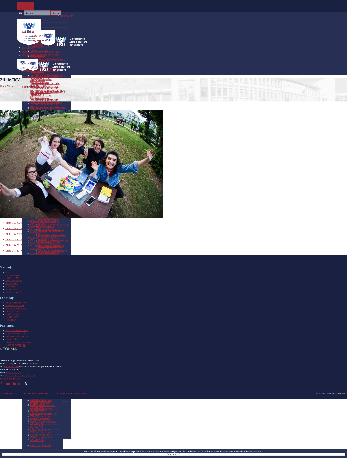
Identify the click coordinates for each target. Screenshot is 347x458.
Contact (5, 355)
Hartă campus (12, 314)
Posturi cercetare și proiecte (19, 342)
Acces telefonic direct (11, 378)
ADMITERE (25, 6)
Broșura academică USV (16, 330)
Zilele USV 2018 (13, 245)
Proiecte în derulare (15, 333)
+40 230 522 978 (11, 366)
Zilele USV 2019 (13, 239)
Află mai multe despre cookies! (248, 451)
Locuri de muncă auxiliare (17, 344)
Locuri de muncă (13, 292)
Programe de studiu (14, 305)
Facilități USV (11, 317)
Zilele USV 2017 (13, 250)
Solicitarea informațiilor (16, 336)
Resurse (12, 86)
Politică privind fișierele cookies (36, 393)
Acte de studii (11, 289)
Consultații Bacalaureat (16, 308)
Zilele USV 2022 (13, 222)
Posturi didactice (13, 339)
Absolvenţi (10, 286)
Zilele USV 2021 (13, 228)
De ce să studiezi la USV (16, 302)
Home (3, 86)
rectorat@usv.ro (13, 372)
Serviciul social (12, 274)
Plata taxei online (13, 280)
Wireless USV (11, 283)
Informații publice (7, 393)
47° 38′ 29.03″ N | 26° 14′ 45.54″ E (20, 375)
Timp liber (10, 319)
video (21, 346)
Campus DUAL (12, 311)
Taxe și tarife (11, 277)
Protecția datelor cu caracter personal (72, 393)
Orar (7, 272)
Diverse (23, 86)
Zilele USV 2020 (13, 234)
